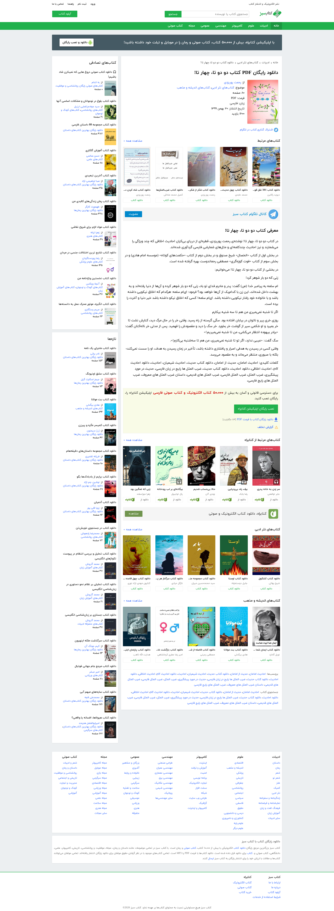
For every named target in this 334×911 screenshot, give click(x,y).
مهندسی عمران (164, 768)
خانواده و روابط (131, 773)
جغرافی (239, 783)
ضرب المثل (170, 679)
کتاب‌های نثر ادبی (222, 88)
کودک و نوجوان (131, 793)
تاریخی (239, 778)
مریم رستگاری (92, 309)
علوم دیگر (238, 828)
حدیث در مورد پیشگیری (192, 679)
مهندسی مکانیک (163, 783)
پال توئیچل (177, 494)
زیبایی (136, 778)
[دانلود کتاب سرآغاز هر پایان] (169, 555)
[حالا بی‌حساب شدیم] (201, 466)
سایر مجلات (101, 813)
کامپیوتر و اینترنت (197, 808)
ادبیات (264, 26)
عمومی (205, 26)
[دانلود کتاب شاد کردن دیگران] (137, 166)
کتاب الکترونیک (242, 882)
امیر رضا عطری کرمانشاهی (170, 654)
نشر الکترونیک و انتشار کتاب (264, 4)
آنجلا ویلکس (93, 284)
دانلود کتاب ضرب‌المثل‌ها (169, 190)
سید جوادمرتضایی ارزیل (87, 106)
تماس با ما (58, 4)
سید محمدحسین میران (203, 583)
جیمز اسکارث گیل (90, 379)
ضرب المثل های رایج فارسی (210, 685)
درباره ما (275, 887)
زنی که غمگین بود (140, 489)
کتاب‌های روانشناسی (92, 110)
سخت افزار (201, 788)
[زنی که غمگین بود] (137, 466)
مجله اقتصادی (99, 783)
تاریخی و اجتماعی (67, 778)
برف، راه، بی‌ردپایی (237, 489)
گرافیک (203, 803)
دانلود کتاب (266, 200)
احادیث (182, 674)
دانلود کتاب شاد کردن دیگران (136, 190)
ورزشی (135, 803)
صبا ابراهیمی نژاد (91, 181)
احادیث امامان (257, 674)
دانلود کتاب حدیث (218, 674)
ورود (92, 4)
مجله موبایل (101, 768)
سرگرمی (135, 783)
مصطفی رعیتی (207, 654)
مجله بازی (102, 773)
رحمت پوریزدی (232, 83)
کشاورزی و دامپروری (232, 818)
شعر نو (276, 778)
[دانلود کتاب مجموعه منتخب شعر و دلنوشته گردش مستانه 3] (201, 555)
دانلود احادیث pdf (166, 674)
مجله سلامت (100, 803)
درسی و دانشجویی (233, 813)
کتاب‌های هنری (95, 236)
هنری (136, 808)
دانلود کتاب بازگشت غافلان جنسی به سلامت (169, 650)
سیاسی (239, 798)
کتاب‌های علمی (95, 159)
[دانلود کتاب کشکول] (266, 555)
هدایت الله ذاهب (141, 654)
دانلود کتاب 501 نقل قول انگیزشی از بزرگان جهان (266, 190)
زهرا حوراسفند (143, 494)
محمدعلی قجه (92, 697)
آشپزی (135, 768)
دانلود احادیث (270, 697)
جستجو (173, 14)
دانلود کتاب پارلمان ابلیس (136, 650)
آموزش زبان (274, 813)
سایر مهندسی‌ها (164, 798)
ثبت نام (82, 4)
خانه (276, 26)
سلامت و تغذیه (131, 788)
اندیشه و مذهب (235, 768)
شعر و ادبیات (70, 763)
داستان (276, 763)
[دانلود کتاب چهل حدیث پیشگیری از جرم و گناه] (234, 166)
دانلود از (274, 499)
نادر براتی (95, 354)
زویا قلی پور (93, 508)
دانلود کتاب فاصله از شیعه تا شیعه (201, 650)
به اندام (96, 82)
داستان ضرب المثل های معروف (245, 685)
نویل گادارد (274, 654)
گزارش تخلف (265, 427)
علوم (251, 26)
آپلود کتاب (65, 14)
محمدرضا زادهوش (90, 533)
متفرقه (135, 813)
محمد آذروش (92, 564)
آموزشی (72, 793)
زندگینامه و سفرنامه (269, 798)
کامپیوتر (237, 26)
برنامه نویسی (200, 778)
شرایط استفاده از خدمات (266, 897)
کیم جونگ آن (92, 646)
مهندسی (220, 26)
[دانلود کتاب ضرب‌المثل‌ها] (169, 166)
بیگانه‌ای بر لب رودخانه (170, 489)
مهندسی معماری (164, 773)
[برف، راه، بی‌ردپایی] (234, 466)
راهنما (71, 4)
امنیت (203, 773)
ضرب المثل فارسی (152, 679)
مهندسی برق (166, 778)
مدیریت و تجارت (68, 783)
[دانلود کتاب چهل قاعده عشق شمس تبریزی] (137, 555)
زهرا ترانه (95, 232)
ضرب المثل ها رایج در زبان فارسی (226, 679)
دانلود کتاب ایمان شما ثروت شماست (266, 650)
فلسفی (239, 803)
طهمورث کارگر (92, 207)
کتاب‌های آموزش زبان (91, 567)
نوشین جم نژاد (92, 482)
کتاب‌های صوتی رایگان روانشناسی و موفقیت (79, 86)
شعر (277, 773)
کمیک (277, 788)
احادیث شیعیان (197, 674)
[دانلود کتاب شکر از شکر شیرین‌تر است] (201, 166)
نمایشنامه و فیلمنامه (269, 803)
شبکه (204, 793)
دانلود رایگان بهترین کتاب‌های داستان (83, 130)
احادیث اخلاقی (146, 674)
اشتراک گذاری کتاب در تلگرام (256, 130)
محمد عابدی (241, 194)
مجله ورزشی (100, 788)
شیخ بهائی (274, 583)
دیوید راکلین (273, 194)
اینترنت (203, 763)
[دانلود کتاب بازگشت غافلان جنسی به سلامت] (169, 626)
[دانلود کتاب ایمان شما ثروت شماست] (266, 626)
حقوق (240, 808)
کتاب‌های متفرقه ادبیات (90, 624)
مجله (191, 26)
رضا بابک (243, 494)
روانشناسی (237, 788)
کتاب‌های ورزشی (94, 675)
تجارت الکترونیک (198, 783)
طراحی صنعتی (165, 763)
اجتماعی (239, 793)
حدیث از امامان (239, 674)
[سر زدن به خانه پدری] (266, 466)
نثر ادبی (276, 793)
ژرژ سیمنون (93, 431)
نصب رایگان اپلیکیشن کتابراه (256, 409)
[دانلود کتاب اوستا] (234, 555)
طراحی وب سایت (198, 798)
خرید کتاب (245, 892)
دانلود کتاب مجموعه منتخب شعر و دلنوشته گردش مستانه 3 (201, 578)
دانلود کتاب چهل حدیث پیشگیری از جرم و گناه (233, 190)
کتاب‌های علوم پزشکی (91, 262)
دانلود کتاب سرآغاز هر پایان (169, 578)
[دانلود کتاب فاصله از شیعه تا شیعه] (201, 626)
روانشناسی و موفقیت (65, 773)
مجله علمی (101, 798)
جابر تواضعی (274, 494)
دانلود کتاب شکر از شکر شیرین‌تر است (201, 190)
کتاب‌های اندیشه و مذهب (89, 408)
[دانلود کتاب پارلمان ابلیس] (137, 626)
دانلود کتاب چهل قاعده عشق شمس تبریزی (136, 578)
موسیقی (134, 798)
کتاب (249, 853)
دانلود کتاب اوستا (237, 578)
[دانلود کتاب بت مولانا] (234, 626)
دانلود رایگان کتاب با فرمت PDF (255, 419)
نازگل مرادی (177, 583)
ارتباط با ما (274, 882)
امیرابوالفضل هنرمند (89, 723)
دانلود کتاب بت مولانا (235, 650)
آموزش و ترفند (199, 768)
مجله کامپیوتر (99, 763)
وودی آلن (210, 494)
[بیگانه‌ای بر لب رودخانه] (169, 466)
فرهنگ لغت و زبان (270, 808)
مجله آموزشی (99, 793)
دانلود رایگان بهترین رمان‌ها (88, 210)
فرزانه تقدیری (92, 456)
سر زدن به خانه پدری (268, 489)
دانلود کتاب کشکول (269, 578)
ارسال (211, 858)
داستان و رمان (69, 768)
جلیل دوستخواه (239, 583)
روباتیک (168, 793)
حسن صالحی (93, 156)
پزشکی (239, 773)
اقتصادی (238, 763)
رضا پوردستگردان (91, 258)
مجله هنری (101, 808)
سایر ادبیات (274, 818)
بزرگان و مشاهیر (130, 763)
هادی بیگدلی (93, 405)
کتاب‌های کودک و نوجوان (89, 287)
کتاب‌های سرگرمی (93, 730)
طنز (278, 783)
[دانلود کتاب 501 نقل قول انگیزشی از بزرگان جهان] (266, 166)
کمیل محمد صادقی (173, 194)
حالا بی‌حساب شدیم (204, 489)
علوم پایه (238, 823)
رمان (277, 768)
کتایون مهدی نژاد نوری (139, 583)
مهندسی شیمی (164, 788)
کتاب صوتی (175, 26)
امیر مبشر (94, 672)
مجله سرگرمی (99, 778)
